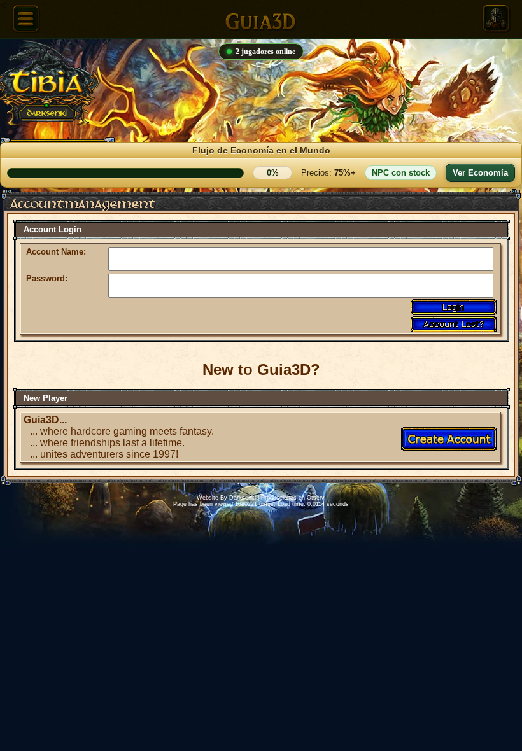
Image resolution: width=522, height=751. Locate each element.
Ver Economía (480, 173)
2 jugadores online (265, 51)
